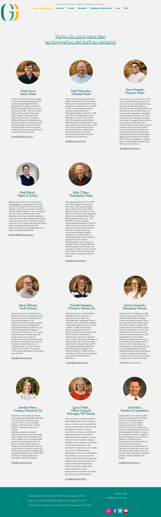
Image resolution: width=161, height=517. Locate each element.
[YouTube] (126, 510)
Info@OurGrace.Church (116, 498)
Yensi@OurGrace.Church (130, 148)
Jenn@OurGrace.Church (21, 462)
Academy (16, 204)
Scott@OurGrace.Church (129, 462)
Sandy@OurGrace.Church (130, 363)
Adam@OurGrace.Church (22, 136)
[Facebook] (114, 510)
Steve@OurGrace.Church (22, 358)
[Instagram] (108, 510)
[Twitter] (120, 510)
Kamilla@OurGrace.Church (77, 363)
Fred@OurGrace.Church (75, 141)
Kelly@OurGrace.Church (75, 260)
